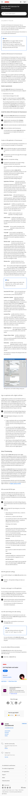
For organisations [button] (5, 771)
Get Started (7, 732)
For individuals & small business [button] (8, 765)
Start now (6, 756)
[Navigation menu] (2, 2)
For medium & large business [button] (8, 768)
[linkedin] (10, 787)
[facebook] (3, 787)
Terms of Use (21, 790)
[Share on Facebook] (8, 704)
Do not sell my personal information (15, 791)
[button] (21, 2)
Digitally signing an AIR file (15, 483)
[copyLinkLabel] (20, 704)
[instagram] (5, 787)
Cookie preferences (5, 791)
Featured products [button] (6, 780)
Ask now (6, 748)
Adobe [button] (3, 777)
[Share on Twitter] (12, 704)
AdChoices (5, 793)
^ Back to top (24, 723)
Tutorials (6, 735)
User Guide (6, 734)
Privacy (16, 790)
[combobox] (14, 13)
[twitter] (7, 787)
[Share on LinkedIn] (16, 704)
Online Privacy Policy (12, 681)
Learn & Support (7, 730)
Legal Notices (4, 681)
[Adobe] (7, 2)
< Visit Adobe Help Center (9, 727)
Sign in (25, 1)
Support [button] (3, 774)
